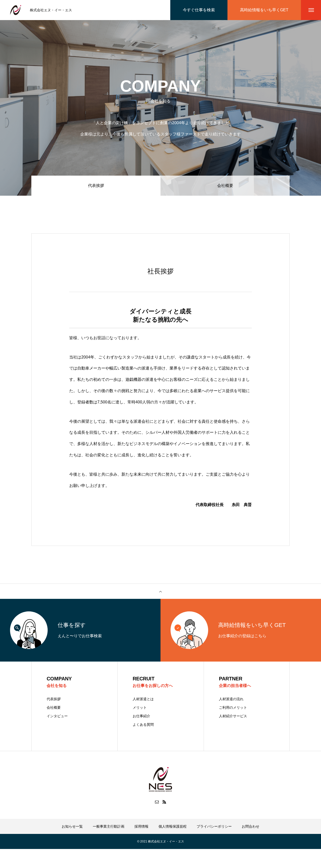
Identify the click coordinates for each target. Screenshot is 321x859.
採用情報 (141, 826)
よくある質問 (143, 724)
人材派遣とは (143, 699)
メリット (140, 707)
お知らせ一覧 (72, 826)
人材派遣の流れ (231, 699)
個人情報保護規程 (172, 826)
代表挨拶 (54, 699)
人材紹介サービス (233, 716)
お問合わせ (250, 826)
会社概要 (225, 185)
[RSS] (164, 801)
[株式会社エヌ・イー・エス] (15, 10)
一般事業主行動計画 (108, 826)
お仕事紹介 (141, 716)
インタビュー (57, 716)
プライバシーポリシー (214, 826)
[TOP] (160, 591)
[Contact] (156, 801)
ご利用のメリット (233, 707)
